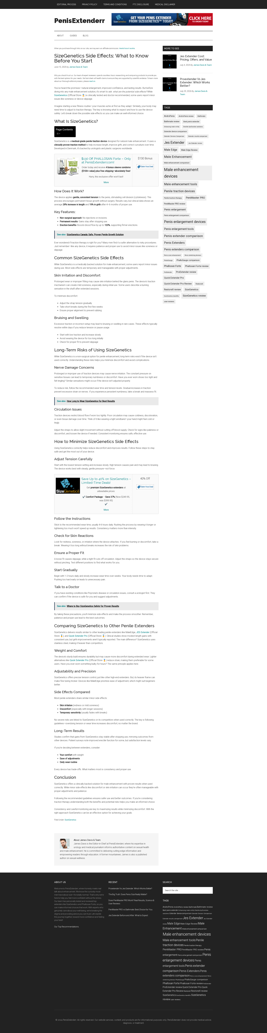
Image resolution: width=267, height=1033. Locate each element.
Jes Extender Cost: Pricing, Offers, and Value (196, 58)
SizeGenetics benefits (171, 296)
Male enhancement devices (181, 173)
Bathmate (201, 116)
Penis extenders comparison (181, 249)
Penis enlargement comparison (176, 215)
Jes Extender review (195, 143)
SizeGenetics (60, 95)
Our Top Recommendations (66, 927)
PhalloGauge (168, 260)
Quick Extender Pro (78, 636)
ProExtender (168, 272)
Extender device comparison (175, 131)
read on (92, 81)
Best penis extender (191, 122)
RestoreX (199, 284)
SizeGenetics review (194, 295)
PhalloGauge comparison (188, 260)
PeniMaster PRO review (174, 203)
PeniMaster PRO (195, 197)
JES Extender (142, 632)
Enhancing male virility (171, 127)
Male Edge (170, 149)
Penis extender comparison (183, 236)
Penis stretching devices (193, 255)
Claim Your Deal (147, 166)
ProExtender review (186, 272)
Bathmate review (171, 121)
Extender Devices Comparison (174, 136)
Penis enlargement (175, 209)
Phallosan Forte (172, 266)
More (106, 182)
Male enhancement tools (180, 184)
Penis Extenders (174, 242)
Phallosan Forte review (196, 266)
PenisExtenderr (79, 20)
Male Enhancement (178, 157)
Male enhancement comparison (176, 163)
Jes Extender (174, 142)
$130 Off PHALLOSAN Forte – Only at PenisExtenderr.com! (106, 160)
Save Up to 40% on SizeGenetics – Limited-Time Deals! (106, 480)
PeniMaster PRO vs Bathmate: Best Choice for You (130, 909)
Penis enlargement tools (179, 229)
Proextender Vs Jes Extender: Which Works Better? (195, 82)
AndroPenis (169, 116)
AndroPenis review (186, 116)
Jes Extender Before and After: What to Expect (128, 915)
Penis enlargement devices (185, 222)
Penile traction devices (179, 191)
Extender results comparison (197, 136)
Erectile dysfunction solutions (193, 127)
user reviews (169, 301)
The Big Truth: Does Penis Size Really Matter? (127, 894)
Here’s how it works (127, 48)
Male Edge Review (189, 150)
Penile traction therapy (173, 198)
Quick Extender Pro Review (178, 283)
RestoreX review (172, 289)
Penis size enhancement (172, 255)
